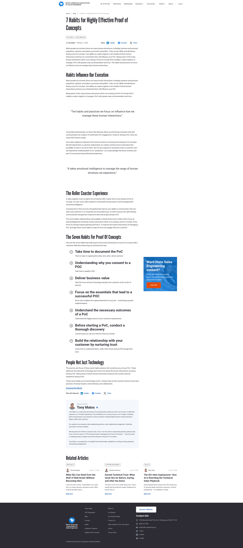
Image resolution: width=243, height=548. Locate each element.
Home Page (88, 508)
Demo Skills (70, 464)
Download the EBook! (74, 388)
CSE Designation (90, 512)
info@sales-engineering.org (147, 527)
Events (110, 528)
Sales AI (147, 464)
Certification (117, 4)
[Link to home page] (74, 4)
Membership (128, 4)
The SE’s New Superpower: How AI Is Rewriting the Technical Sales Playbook (160, 477)
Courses (87, 520)
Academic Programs (91, 528)
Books (87, 524)
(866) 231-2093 (143, 524)
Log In (180, 4)
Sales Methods (80, 37)
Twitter (141, 531)
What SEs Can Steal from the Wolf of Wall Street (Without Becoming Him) (80, 477)
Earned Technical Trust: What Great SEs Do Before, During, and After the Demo (120, 477)
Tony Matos (71, 43)
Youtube (141, 538)
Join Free (153, 285)
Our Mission (112, 512)
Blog (74, 13)
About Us (111, 508)
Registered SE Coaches (92, 532)
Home (68, 13)
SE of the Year (105, 4)
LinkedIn (141, 534)
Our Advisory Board (114, 516)
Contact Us (111, 520)
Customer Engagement (113, 464)
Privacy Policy (112, 532)
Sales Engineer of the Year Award (118, 524)
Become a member (146, 509)
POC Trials (70, 37)
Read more (69, 494)
